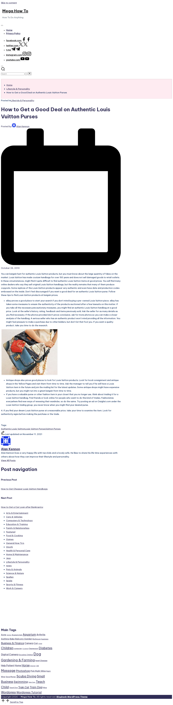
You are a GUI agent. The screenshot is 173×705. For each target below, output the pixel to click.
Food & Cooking (14, 535)
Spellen (10, 577)
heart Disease (41, 660)
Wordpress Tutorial (29, 692)
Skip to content (9, 2)
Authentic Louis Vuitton (13, 428)
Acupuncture (17, 635)
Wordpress (8, 692)
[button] (26, 74)
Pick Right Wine (38, 671)
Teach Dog (13, 688)
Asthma (5, 638)
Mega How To (15, 10)
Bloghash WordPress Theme (72, 696)
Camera (29, 643)
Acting (9, 635)
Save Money (11, 677)
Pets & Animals (14, 569)
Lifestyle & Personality (22, 100)
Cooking (25, 648)
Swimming (21, 682)
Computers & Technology (19, 520)
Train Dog (36, 687)
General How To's (15, 543)
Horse (26, 665)
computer (18, 648)
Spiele (9, 580)
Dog (37, 654)
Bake (12, 639)
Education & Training (17, 524)
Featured (10, 532)
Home (18, 665)
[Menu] (2, 25)
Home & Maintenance (17, 554)
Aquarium (29, 634)
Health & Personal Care (18, 550)
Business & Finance (12, 643)
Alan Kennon (10, 449)
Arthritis (40, 634)
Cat (36, 643)
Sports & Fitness (14, 584)
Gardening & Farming (18, 660)
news (9, 565)
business (44, 639)
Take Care (31, 682)
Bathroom (37, 639)
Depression (33, 648)
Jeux (8, 558)
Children (7, 648)
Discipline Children (26, 655)
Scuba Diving (26, 676)
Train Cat (23, 687)
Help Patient (7, 665)
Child (40, 643)
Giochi (9, 547)
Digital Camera (9, 654)
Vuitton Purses (53, 428)
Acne (3, 634)
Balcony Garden (23, 638)
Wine (45, 688)
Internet (33, 666)
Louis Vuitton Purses (35, 428)
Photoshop (23, 671)
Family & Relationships (17, 528)
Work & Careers (14, 588)
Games (10, 539)
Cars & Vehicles (14, 516)
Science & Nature (15, 573)
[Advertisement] (26, 610)
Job (37, 666)
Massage (8, 671)
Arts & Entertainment (17, 513)
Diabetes (45, 648)
